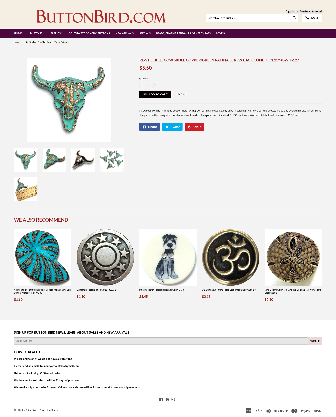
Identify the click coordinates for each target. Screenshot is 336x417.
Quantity (143, 78)
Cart (314, 17)
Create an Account (311, 11)
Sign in (290, 11)
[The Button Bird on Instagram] (173, 400)
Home (18, 33)
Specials (144, 33)
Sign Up (315, 341)
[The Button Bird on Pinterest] (167, 400)
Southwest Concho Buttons (89, 33)
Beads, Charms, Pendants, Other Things (183, 33)
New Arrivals (124, 33)
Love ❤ (220, 33)
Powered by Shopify (49, 410)
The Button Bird (29, 410)
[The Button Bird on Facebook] (161, 400)
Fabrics (56, 33)
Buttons (36, 33)
